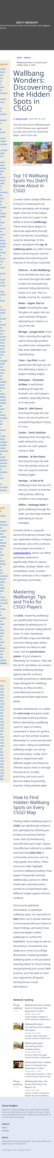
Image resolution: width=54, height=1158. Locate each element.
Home (19, 57)
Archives (5, 1130)
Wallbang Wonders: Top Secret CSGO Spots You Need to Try (36, 1084)
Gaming (27, 57)
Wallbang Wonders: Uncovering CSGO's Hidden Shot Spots (38, 1027)
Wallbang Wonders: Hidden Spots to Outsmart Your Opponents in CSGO (38, 1065)
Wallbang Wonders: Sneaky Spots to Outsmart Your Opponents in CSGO (38, 1008)
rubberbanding (22, 553)
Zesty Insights (27, 22)
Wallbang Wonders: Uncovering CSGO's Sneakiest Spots (34, 1046)
